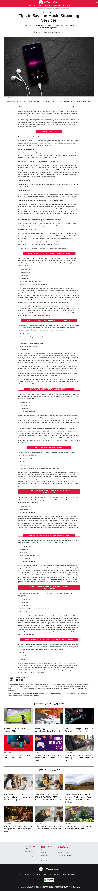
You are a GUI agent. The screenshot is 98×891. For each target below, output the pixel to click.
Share (22, 106)
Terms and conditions (49, 874)
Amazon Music (50, 101)
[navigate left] (5, 101)
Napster (90, 101)
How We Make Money (63, 852)
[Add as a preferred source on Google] (49, 880)
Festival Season (65, 8)
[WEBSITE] (22, 680)
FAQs (42, 849)
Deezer (72, 101)
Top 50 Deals (49, 8)
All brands (27, 848)
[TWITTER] (17, 680)
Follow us (77, 106)
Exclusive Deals (41, 8)
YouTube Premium (81, 101)
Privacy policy (61, 874)
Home (44, 12)
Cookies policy (71, 874)
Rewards (40, 5)
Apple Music (37, 101)
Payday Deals (56, 8)
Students (29, 5)
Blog (59, 849)
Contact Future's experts (33, 874)
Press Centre (44, 860)
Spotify (30, 101)
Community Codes (45, 855)
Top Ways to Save (21, 101)
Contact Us (44, 852)
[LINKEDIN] (20, 680)
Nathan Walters (42, 32)
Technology (51, 12)
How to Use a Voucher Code (65, 855)
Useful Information (62, 858)
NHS (35, 5)
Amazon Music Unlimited (62, 101)
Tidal (43, 101)
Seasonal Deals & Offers (30, 854)
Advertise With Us (45, 858)
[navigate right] (93, 101)
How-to (63, 32)
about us (21, 874)
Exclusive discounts (29, 851)
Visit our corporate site (69, 886)
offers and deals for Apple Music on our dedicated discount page (46, 248)
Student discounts (29, 856)
